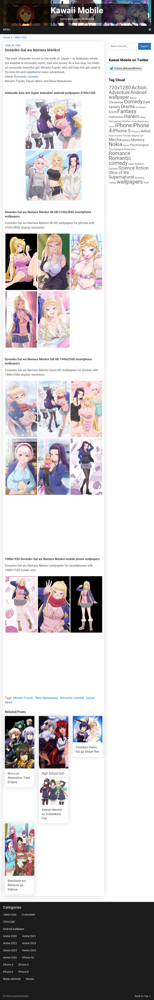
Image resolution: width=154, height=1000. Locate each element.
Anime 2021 (29, 936)
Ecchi (113, 112)
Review (30, 978)
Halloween (116, 117)
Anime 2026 (10, 957)
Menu (6, 29)
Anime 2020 (10, 936)
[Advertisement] (54, 527)
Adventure (119, 92)
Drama (128, 106)
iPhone (123, 125)
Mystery (137, 140)
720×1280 (9, 921)
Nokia (115, 144)
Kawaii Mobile (77, 10)
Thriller (112, 182)
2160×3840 (28, 914)
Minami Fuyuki (23, 698)
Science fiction (133, 168)
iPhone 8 (23, 971)
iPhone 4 (8, 964)
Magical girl (137, 135)
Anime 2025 (29, 950)
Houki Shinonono (140, 121)
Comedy (133, 102)
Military (126, 140)
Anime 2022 (10, 943)
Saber (131, 164)
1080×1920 (9, 914)
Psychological (139, 145)
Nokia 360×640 (12, 978)
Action (138, 87)
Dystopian (140, 107)
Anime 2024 (10, 950)
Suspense (139, 177)
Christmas (116, 102)
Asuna (133, 97)
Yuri (146, 182)
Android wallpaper (127, 95)
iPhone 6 (135, 131)
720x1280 (120, 87)
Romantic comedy (26, 76)
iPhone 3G (28, 957)
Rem (133, 149)
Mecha (115, 139)
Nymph (126, 145)
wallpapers (130, 182)
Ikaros (112, 126)
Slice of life (119, 172)
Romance (119, 153)
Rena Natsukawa (46, 698)
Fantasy (126, 111)
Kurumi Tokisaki (123, 135)
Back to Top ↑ (143, 996)
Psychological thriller (120, 149)
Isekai (145, 131)
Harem (131, 116)
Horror (126, 121)
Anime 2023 (29, 943)
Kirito (111, 135)
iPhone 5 (121, 130)
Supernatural (121, 177)
